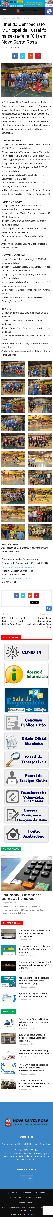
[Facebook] (23, 1178)
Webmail (27, 1193)
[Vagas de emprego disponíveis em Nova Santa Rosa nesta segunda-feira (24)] (8, 981)
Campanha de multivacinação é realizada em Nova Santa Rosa (39, 623)
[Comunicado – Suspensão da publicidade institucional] (26, 873)
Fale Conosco (39, 1193)
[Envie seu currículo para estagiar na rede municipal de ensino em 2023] (8, 1054)
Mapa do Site (15, 1198)
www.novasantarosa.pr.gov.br (15, 578)
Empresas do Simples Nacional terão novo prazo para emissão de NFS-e (34, 1022)
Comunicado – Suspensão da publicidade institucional (21, 896)
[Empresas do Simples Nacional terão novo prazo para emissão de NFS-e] (8, 1023)
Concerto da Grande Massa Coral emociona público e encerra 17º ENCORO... (35, 965)
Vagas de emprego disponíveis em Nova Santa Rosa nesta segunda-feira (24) (34, 981)
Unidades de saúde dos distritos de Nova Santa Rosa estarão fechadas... (34, 949)
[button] (49, 11)
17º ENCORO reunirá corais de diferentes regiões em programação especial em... (33, 1068)
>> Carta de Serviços (32, 1198)
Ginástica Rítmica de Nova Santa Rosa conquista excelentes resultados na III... (34, 933)
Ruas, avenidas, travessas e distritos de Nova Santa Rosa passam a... (33, 1038)
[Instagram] (30, 1178)
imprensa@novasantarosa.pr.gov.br (18, 567)
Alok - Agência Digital (34, 1214)
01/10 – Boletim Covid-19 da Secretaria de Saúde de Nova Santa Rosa (13, 621)
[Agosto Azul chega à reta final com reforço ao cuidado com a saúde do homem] (8, 997)
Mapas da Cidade (13, 1193)
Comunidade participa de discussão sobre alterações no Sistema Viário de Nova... (34, 1083)
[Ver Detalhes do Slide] (26, 3)
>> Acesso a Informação (26, 1203)
